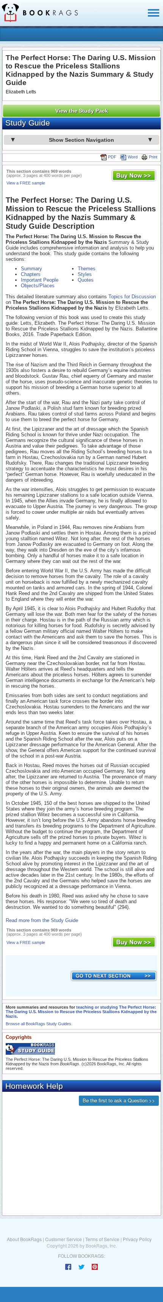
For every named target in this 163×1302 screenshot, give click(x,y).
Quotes (86, 280)
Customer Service (63, 1239)
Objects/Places (38, 285)
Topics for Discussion (132, 296)
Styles (85, 274)
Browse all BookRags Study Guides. (39, 1023)
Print (153, 157)
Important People (39, 280)
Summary (31, 268)
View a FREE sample (25, 183)
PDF (112, 157)
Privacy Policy (137, 1239)
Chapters (31, 274)
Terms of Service (102, 1239)
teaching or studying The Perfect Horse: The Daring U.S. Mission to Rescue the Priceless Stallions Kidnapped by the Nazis (81, 1011)
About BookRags (24, 1239)
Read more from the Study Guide (42, 920)
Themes (87, 268)
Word (133, 157)
